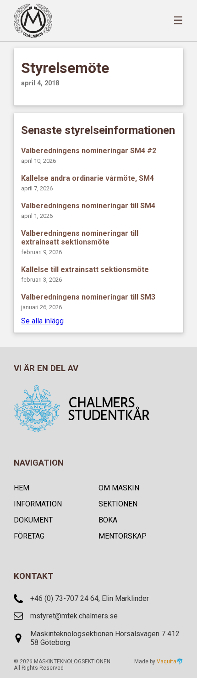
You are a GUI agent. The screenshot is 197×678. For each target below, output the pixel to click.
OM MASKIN (118, 487)
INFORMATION (38, 504)
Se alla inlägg (42, 321)
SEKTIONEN (117, 504)
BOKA (107, 520)
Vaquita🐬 (170, 661)
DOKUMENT (33, 520)
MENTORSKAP (122, 536)
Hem (21, 487)
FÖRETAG (29, 536)
